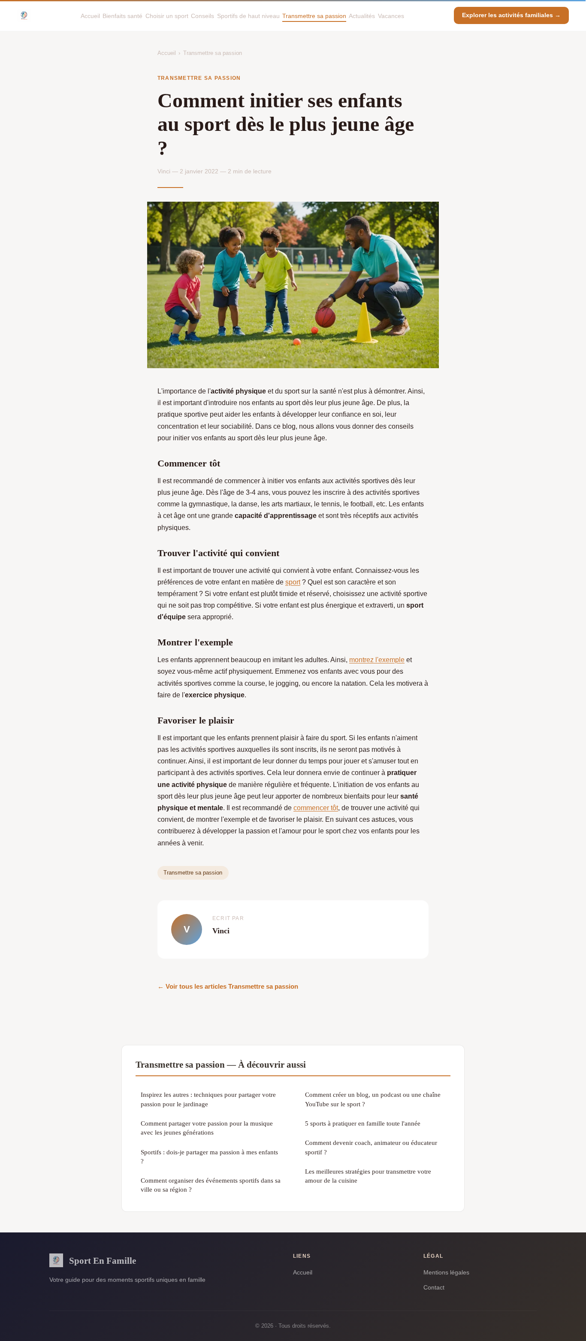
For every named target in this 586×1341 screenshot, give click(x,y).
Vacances (391, 15)
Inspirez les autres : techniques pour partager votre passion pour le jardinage (208, 1099)
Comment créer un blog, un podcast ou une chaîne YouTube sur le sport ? (373, 1099)
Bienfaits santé (122, 15)
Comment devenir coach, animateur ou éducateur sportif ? (371, 1147)
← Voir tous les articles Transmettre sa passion (227, 986)
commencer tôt (315, 807)
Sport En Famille (102, 1260)
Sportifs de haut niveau (248, 15)
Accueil (90, 15)
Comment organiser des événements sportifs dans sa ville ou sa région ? (211, 1185)
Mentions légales (446, 1272)
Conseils (202, 15)
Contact (433, 1287)
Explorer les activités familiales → (511, 15)
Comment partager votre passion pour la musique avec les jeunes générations (207, 1128)
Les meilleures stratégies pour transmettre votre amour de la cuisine (368, 1176)
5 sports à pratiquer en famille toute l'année (362, 1123)
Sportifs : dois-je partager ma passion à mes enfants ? (209, 1156)
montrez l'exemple (377, 659)
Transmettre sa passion (314, 15)
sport (292, 582)
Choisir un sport (166, 15)
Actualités (362, 15)
